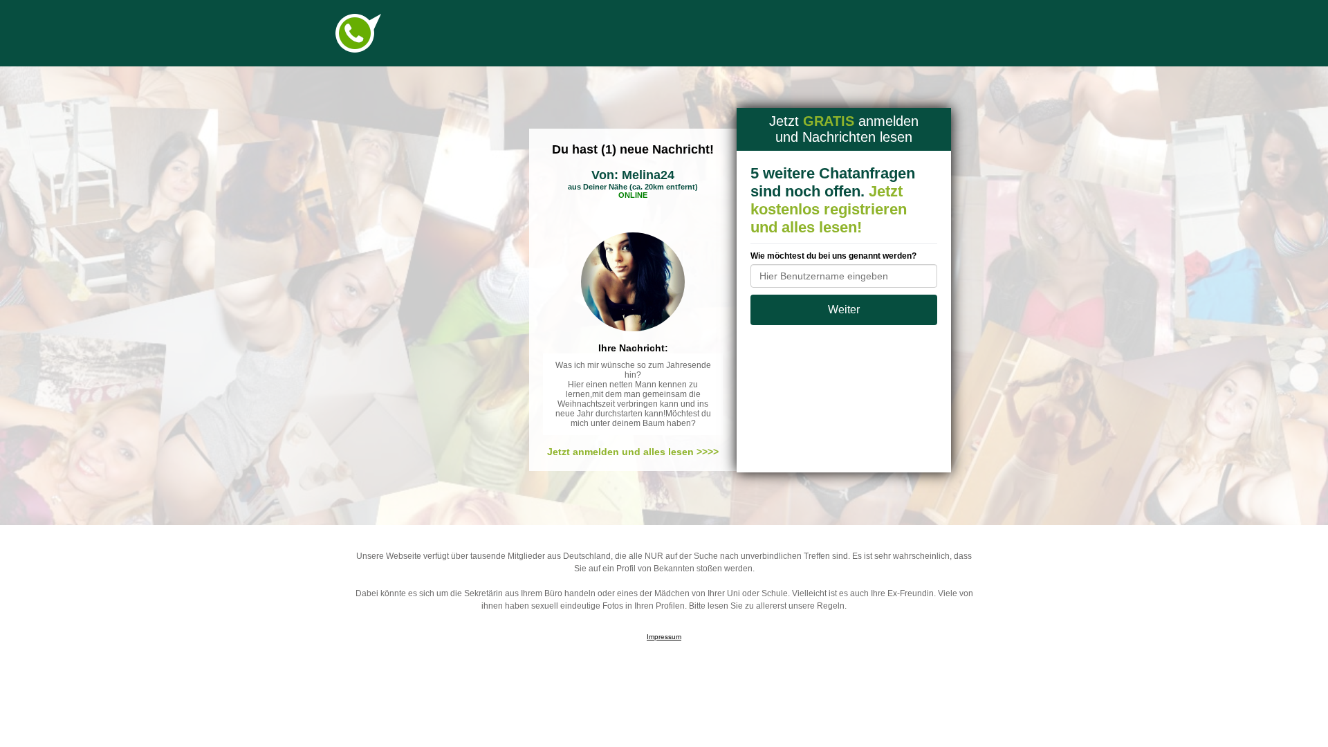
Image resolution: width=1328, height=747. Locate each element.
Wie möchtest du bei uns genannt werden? (833, 256)
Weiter (844, 309)
